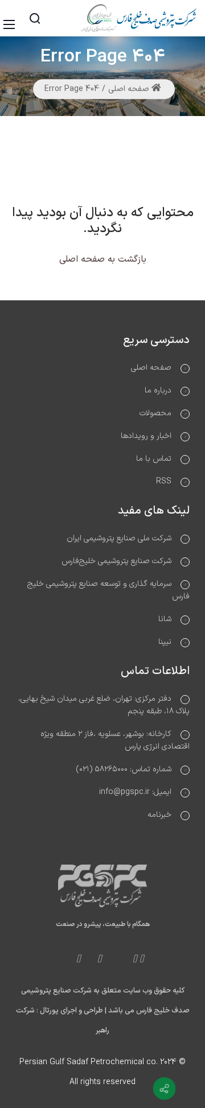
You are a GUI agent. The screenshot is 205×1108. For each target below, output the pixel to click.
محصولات (155, 413)
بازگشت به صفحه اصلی (102, 259)
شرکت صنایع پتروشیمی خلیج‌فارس (116, 561)
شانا (164, 619)
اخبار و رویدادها (146, 436)
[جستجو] (35, 18)
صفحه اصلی (129, 89)
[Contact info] (164, 1088)
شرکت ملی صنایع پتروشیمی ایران (119, 538)
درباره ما (158, 390)
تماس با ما (153, 459)
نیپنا (164, 642)
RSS (163, 481)
